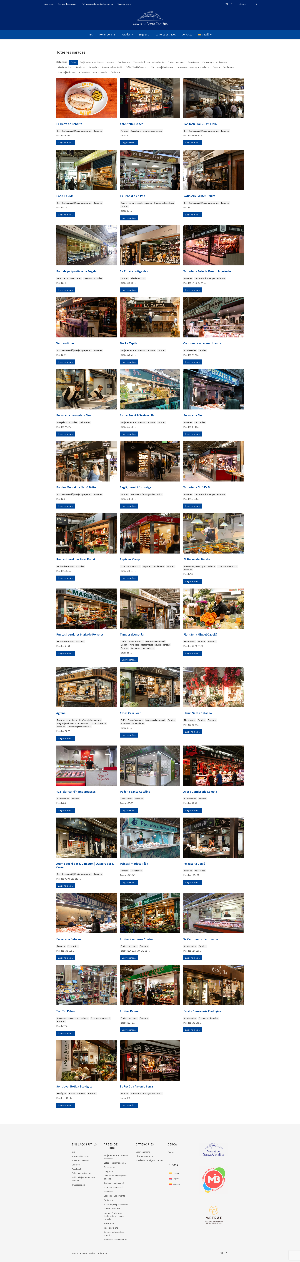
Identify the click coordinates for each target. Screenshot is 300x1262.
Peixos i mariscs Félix (134, 863)
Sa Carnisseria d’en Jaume (200, 939)
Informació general (81, 1156)
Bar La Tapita (129, 343)
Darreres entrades (165, 34)
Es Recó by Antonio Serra (136, 1086)
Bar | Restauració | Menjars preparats (74, 131)
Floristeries (189, 641)
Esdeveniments (143, 1151)
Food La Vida (64, 196)
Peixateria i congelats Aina (73, 415)
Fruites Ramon (130, 1011)
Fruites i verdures (65, 566)
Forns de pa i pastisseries (69, 278)
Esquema (144, 34)
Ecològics (203, 1018)
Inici (91, 34)
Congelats (62, 422)
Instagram (226, 4)
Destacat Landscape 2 (114, 1183)
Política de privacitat (67, 3)
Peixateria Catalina (69, 939)
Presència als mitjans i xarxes (149, 1160)
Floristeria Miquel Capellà (200, 634)
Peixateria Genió (194, 863)
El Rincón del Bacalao (197, 559)
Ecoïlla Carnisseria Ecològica (202, 1011)
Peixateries (85, 422)
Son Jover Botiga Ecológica (74, 1086)
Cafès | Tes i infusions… (132, 641)
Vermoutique (65, 343)
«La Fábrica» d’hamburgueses (76, 791)
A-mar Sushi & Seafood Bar (138, 415)
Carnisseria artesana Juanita (202, 343)
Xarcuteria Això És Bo (197, 487)
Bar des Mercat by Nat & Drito (76, 487)
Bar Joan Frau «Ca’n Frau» (200, 124)
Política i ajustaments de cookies (97, 3)
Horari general (107, 34)
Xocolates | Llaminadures (142, 648)
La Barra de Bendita (69, 124)
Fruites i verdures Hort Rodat (75, 559)
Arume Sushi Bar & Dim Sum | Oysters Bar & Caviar (85, 865)
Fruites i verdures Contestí (137, 939)
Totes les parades (80, 1160)
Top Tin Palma (65, 1011)
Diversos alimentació (164, 203)
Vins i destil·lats (138, 278)
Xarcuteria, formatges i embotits (146, 131)
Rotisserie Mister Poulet (199, 196)
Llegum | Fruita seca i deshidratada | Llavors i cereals (145, 644)
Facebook (231, 4)
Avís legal (49, 3)
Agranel (61, 713)
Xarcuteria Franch (131, 124)
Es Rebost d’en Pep (132, 196)
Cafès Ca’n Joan (130, 713)
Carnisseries (190, 350)
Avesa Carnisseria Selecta (200, 791)
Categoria (61, 61)
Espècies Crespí (130, 559)
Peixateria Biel (192, 415)
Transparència (124, 3)
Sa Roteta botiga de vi (134, 271)
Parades (126, 34)
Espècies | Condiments (153, 566)
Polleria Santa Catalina (135, 791)
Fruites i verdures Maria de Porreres (80, 634)
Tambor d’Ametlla (132, 634)
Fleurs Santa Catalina (197, 713)
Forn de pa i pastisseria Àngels (76, 271)
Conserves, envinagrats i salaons (136, 203)
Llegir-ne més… (65, 142)
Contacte (187, 34)
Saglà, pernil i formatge (135, 487)
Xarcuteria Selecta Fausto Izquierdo (207, 271)
